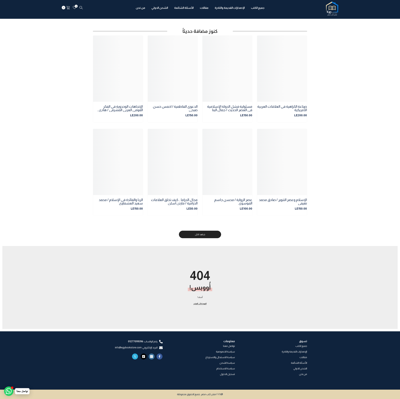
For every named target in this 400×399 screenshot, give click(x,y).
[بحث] (81, 7)
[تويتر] (135, 356)
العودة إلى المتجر (200, 304)
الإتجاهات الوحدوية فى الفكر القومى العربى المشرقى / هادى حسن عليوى (121, 108)
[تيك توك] (143, 356)
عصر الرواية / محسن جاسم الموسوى (233, 201)
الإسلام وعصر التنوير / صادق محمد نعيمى (283, 201)
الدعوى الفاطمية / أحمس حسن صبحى (175, 108)
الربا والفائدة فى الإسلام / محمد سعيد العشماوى (121, 201)
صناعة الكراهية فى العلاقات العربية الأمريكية (282, 108)
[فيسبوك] (159, 356)
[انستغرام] (151, 356)
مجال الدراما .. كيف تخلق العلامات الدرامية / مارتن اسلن (174, 201)
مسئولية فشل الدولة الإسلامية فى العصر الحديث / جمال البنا (229, 108)
